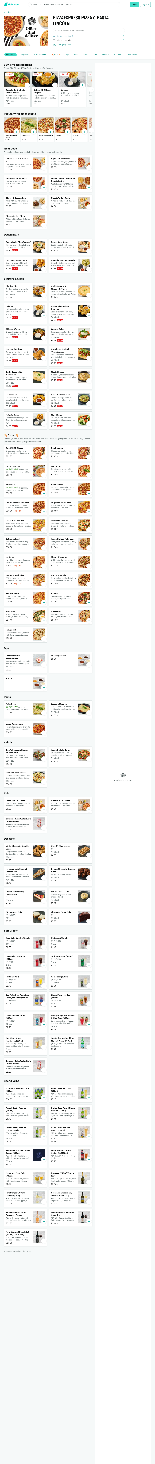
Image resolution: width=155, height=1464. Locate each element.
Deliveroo (11, 4)
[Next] (91, 89)
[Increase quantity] (27, 85)
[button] (89, 36)
